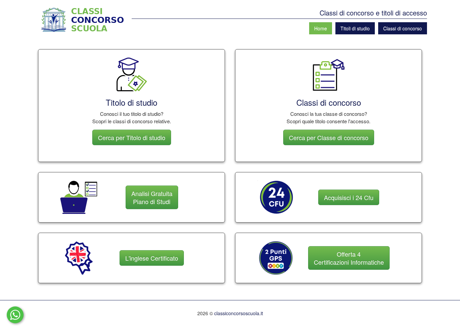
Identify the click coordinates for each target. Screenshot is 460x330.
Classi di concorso (402, 28)
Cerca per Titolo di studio (131, 137)
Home (320, 28)
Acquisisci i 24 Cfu (348, 197)
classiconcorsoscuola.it (238, 313)
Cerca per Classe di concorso (328, 137)
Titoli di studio (355, 28)
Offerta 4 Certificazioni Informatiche (349, 258)
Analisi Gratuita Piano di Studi (151, 197)
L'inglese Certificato (151, 258)
